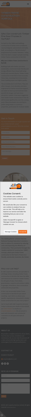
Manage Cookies (11, 232)
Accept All (22, 232)
